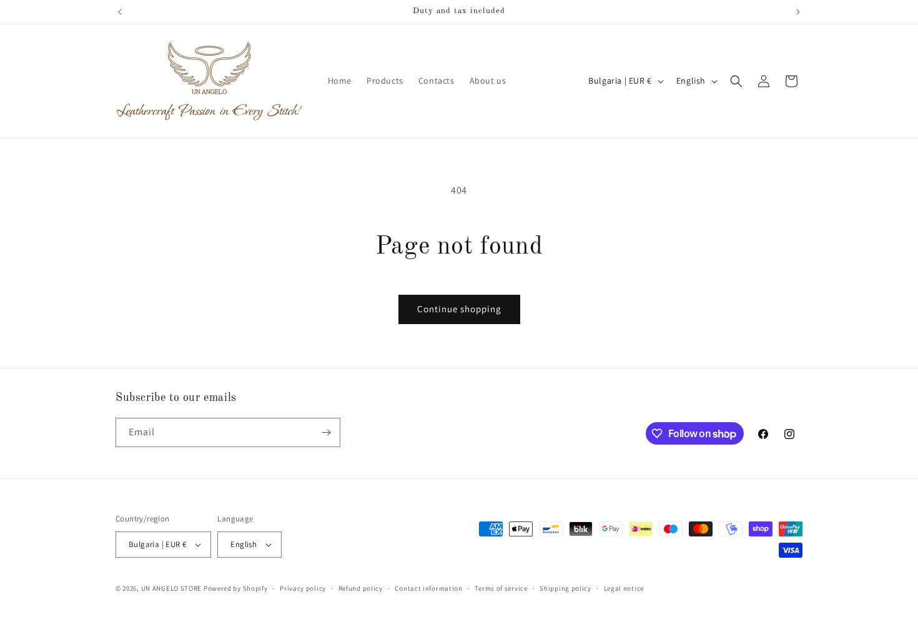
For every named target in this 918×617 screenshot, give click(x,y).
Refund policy (360, 588)
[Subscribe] (326, 432)
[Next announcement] (798, 12)
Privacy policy (303, 588)
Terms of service (501, 588)
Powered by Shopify (236, 588)
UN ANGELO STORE (171, 588)
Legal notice (624, 588)
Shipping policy (565, 588)
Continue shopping (459, 309)
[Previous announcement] (120, 12)
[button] (736, 81)
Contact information (428, 588)
